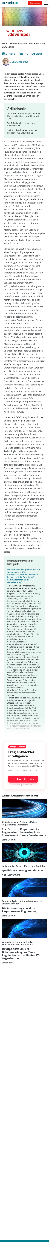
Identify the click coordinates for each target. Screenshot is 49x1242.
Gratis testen (35, 3)
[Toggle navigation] (11, 3)
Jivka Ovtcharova (19, 62)
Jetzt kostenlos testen (23, 779)
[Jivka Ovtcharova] (6, 62)
